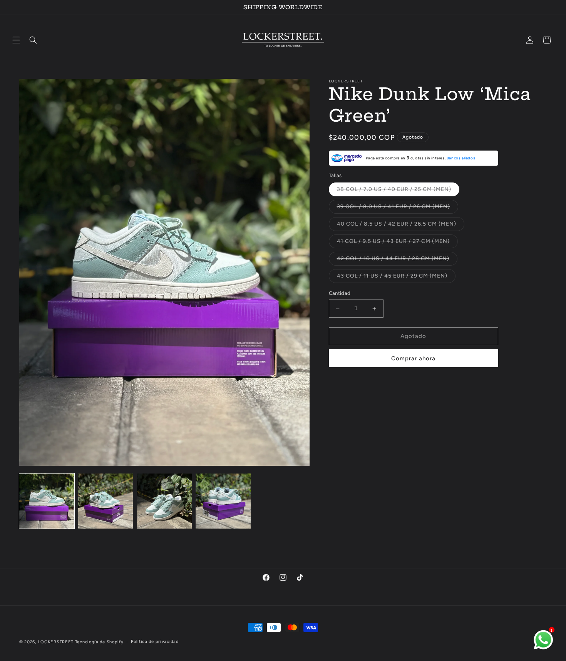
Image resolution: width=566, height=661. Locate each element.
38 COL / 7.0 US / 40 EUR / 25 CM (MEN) (398, 191)
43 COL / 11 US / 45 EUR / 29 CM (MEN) (396, 278)
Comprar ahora (413, 358)
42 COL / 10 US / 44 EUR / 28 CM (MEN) (397, 260)
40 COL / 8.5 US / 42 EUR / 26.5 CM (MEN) (400, 226)
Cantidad (340, 293)
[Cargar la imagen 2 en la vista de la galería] (105, 501)
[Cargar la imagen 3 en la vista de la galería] (164, 501)
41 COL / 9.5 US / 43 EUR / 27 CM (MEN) (397, 243)
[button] (16, 40)
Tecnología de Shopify (99, 641)
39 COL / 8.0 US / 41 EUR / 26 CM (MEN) (397, 208)
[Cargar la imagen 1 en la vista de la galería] (46, 501)
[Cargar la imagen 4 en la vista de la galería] (223, 501)
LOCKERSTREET (56, 641)
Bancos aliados (461, 158)
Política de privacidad (154, 641)
